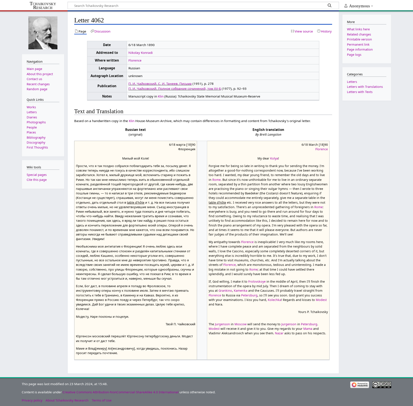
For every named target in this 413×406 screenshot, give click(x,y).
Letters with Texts (360, 92)
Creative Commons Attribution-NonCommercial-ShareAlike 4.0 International (121, 392)
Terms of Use (102, 400)
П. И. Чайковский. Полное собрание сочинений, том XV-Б (174, 88)
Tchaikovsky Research (43, 5)
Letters (352, 82)
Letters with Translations (365, 87)
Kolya (274, 158)
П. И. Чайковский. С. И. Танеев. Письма (160, 83)
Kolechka (274, 300)
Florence (135, 60)
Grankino (225, 290)
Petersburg (249, 295)
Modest (321, 300)
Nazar (279, 333)
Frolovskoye (257, 281)
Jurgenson (222, 324)
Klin (160, 96)
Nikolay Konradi (140, 52)
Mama (307, 329)
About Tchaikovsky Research (67, 400)
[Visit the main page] (43, 32)
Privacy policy (32, 400)
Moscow (240, 324)
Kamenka (240, 290)
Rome (216, 180)
